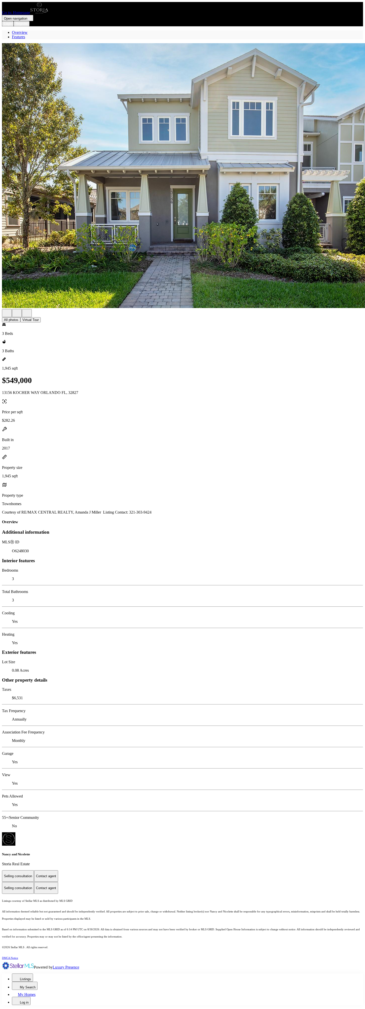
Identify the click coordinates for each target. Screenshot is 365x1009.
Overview (20, 32)
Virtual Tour (30, 320)
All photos (11, 320)
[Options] (7, 313)
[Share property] (27, 313)
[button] (182, 176)
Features (18, 37)
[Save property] (17, 313)
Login (8, 24)
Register (22, 24)
